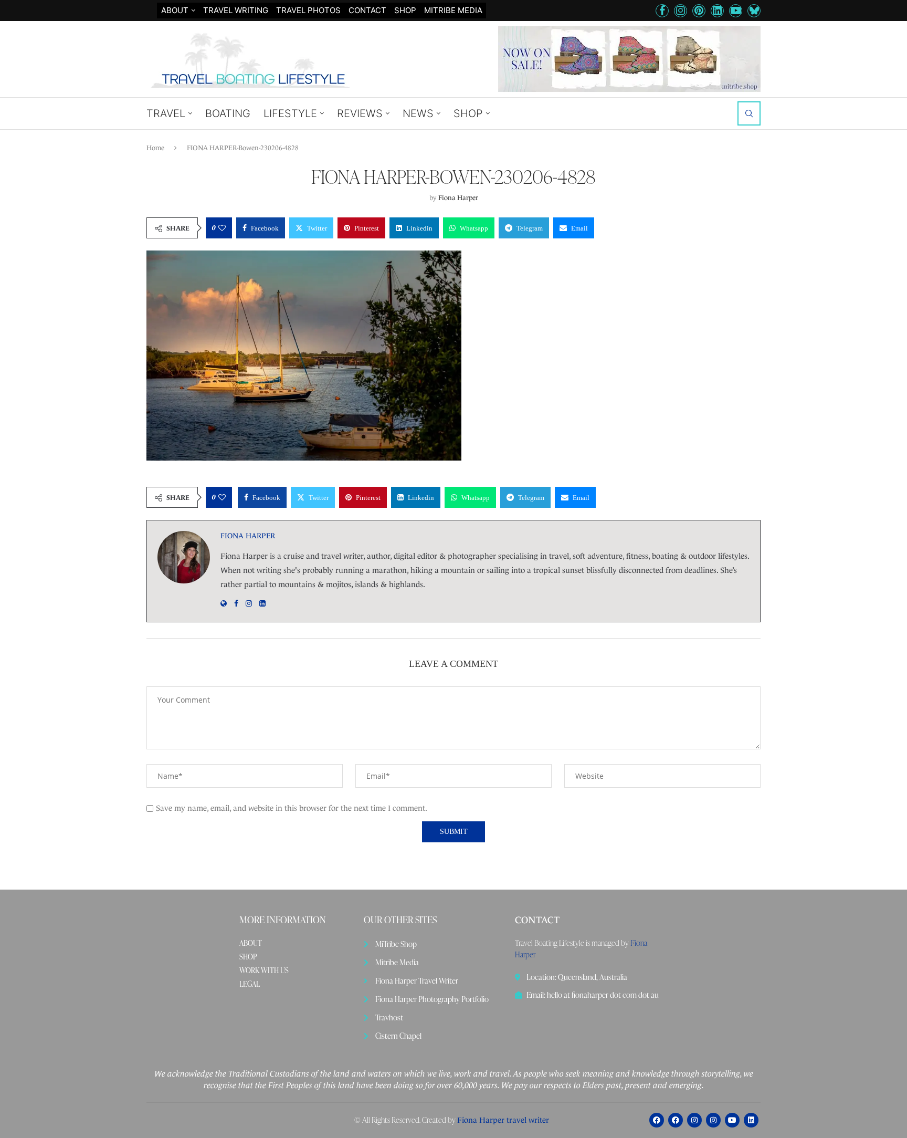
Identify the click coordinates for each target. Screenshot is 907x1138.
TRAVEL (165, 113)
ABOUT (250, 943)
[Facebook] (662, 10)
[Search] (749, 113)
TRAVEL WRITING (235, 10)
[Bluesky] (754, 10)
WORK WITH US (264, 970)
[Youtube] (735, 10)
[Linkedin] (717, 10)
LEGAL (249, 984)
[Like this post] (222, 227)
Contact (367, 10)
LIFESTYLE (290, 113)
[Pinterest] (698, 10)
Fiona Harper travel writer (503, 1119)
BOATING (227, 113)
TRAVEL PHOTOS (308, 10)
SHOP (405, 10)
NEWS (418, 113)
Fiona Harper (458, 198)
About (174, 10)
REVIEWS (360, 113)
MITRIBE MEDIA (453, 10)
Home (155, 148)
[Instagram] (680, 10)
